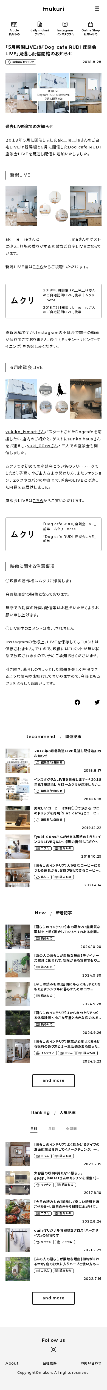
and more (53, 1080)
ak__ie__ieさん (20, 239)
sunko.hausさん (84, 439)
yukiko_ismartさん (25, 431)
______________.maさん (63, 239)
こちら (38, 266)
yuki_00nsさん (42, 445)
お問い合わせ (91, 1363)
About (12, 1363)
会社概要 (50, 1363)
